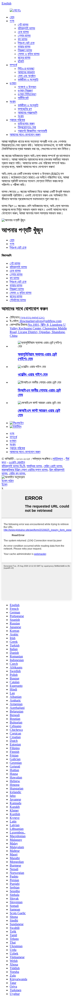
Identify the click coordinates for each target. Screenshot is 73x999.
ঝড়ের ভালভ (24, 57)
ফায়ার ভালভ (24, 46)
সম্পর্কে (13, 65)
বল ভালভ (22, 39)
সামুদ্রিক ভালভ (34, 466)
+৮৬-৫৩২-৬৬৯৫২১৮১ (32, 317)
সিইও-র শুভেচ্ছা (26, 68)
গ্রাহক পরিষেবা (17, 120)
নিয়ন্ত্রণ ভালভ (25, 50)
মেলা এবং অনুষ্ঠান (26, 76)
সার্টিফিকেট (23, 98)
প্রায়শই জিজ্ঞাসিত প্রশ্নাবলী (32, 131)
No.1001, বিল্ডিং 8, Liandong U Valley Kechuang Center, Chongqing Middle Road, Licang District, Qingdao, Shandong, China (38, 330)
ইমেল (4, 484)
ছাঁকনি (21, 61)
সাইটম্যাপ (58, 458)
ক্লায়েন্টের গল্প (25, 109)
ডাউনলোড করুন (26, 123)
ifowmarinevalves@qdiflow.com (40, 321)
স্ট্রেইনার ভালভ (18, 300)
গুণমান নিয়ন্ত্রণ (25, 90)
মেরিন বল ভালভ (17, 473)
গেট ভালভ (23, 24)
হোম (12, 17)
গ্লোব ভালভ (24, 35)
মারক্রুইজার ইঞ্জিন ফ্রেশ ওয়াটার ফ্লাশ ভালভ (25, 469)
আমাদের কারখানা (26, 72)
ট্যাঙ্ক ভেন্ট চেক (26, 43)
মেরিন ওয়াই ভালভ (53, 466)
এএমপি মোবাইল (17, 462)
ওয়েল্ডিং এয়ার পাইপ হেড (33, 374)
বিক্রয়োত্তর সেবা (27, 127)
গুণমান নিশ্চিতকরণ (27, 94)
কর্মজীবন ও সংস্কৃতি (28, 79)
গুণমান (13, 83)
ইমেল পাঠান (8, 480)
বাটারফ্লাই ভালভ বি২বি (13, 466)
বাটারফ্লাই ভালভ (26, 28)
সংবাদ (13, 101)
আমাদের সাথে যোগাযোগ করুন (25, 134)
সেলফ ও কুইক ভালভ (29, 54)
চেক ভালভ (23, 32)
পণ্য (12, 21)
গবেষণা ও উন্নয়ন (27, 87)
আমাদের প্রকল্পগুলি (27, 112)
